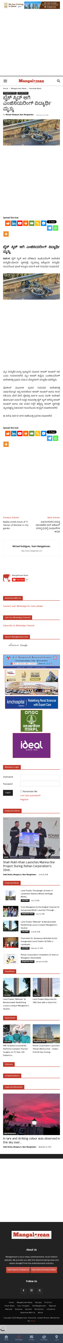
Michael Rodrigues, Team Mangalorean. (20, 115)
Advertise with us (13, 598)
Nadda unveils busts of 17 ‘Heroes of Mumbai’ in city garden (15, 525)
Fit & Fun (48, 1302)
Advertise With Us (27, 1312)
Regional (52, 1306)
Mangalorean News (18, 88)
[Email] (31, 223)
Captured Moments (13, 1087)
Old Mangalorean (39, 1306)
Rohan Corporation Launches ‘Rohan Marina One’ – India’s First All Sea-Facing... (46, 1049)
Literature (51, 1309)
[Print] (25, 223)
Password (8, 784)
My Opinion (39, 1309)
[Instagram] (31, 1291)
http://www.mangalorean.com (31, 551)
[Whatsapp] (55, 228)
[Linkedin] (14, 223)
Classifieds (25, 932)
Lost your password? (30, 796)
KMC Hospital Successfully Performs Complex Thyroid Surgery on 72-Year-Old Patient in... (15, 1050)
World (40, 1312)
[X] (40, 1291)
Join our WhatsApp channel (17, 618)
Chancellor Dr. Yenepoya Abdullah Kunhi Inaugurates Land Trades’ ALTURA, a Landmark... (39, 941)
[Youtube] (19, 223)
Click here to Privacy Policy (44, 1270)
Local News (25, 900)
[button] (5, 81)
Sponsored (10, 1018)
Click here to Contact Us (18, 1270)
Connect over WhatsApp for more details (23, 606)
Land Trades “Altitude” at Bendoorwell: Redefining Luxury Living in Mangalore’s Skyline (39, 925)
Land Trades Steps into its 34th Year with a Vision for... (45, 1001)
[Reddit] (8, 223)
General (28, 1309)
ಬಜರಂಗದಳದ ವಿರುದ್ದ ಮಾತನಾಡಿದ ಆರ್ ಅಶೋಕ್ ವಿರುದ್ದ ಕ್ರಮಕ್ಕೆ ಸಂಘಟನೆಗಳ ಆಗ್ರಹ (48, 527)
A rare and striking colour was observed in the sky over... (31, 1141)
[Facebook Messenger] (43, 223)
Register (24, 800)
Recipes (38, 1302)
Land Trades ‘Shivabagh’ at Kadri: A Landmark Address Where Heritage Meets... (37, 894)
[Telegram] (49, 228)
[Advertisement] (31, 43)
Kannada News (35, 88)
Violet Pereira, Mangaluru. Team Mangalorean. (19, 874)
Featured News (12, 883)
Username (8, 777)
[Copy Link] (37, 223)
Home (5, 88)
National (8, 1309)
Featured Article (12, 811)
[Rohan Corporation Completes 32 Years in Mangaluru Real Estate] (10, 959)
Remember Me (30, 792)
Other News (9, 1306)
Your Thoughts (23, 1306)
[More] (6, 234)
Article (6, 857)
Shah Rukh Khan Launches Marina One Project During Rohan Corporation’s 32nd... (29, 866)
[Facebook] (23, 1291)
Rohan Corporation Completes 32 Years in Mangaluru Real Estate (40, 956)
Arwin (33, 1321)
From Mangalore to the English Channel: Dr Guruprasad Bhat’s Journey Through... (40, 909)
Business (18, 1309)
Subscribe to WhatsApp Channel (18, 626)
